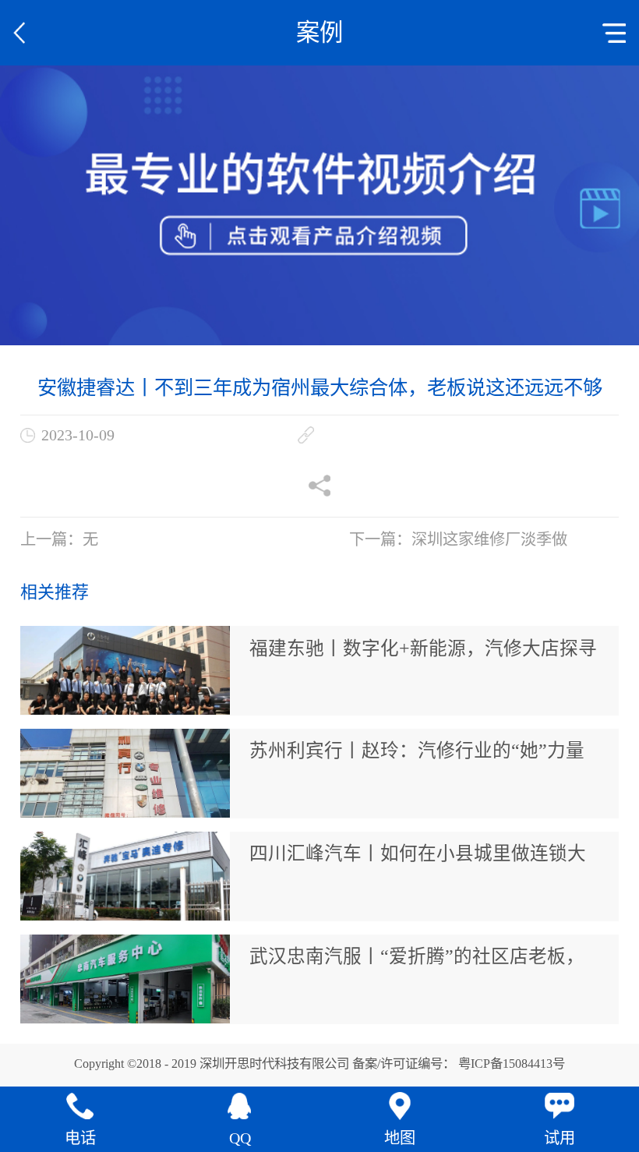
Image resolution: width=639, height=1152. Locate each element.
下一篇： (458, 539)
